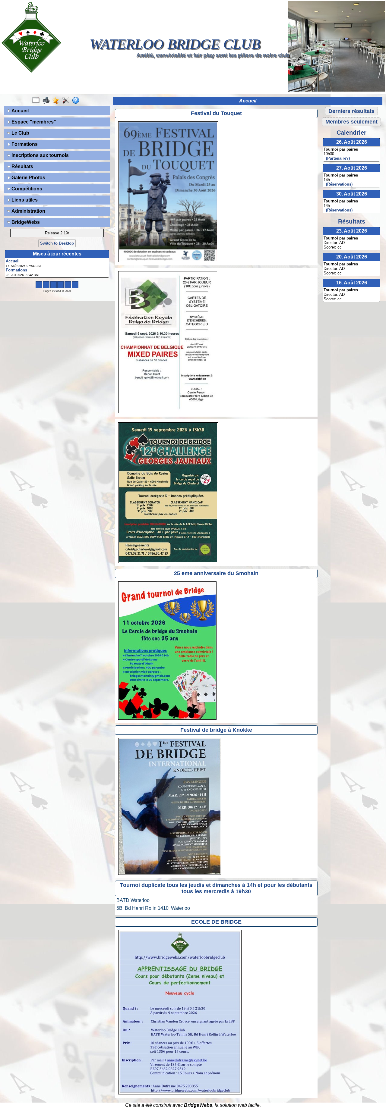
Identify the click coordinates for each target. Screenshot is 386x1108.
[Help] (77, 101)
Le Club (19, 133)
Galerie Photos (27, 177)
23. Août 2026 (351, 230)
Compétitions (26, 188)
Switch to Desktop (57, 243)
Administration (27, 211)
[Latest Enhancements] (57, 101)
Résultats (21, 166)
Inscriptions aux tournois (39, 155)
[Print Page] (47, 101)
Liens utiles (24, 199)
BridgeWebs (25, 222)
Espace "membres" (33, 121)
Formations (24, 144)
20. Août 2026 (351, 256)
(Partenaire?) (337, 158)
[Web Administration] (67, 101)
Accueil (19, 110)
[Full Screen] (37, 101)
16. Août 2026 (351, 282)
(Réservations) (338, 184)
